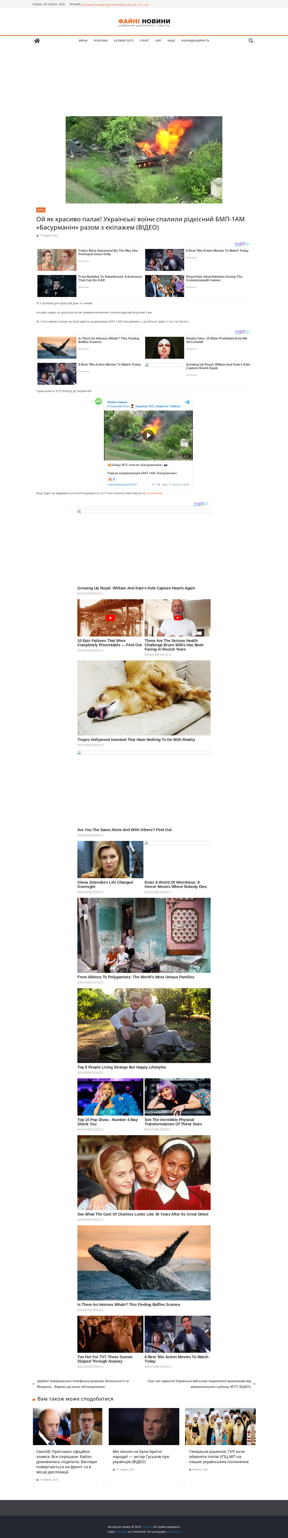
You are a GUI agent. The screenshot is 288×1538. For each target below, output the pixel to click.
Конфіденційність (195, 40)
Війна (83, 40)
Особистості (124, 40)
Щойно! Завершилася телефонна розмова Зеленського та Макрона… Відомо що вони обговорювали (83, 1384)
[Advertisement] (144, 75)
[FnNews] (37, 40)
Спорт (144, 40)
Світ (158, 40)
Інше (171, 40)
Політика (101, 40)
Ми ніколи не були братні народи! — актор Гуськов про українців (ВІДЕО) (141, 1456)
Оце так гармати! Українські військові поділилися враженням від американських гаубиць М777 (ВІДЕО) (199, 1384)
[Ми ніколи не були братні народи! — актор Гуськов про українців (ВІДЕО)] (144, 1411)
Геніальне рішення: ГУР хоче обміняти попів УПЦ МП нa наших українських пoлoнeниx (219, 1456)
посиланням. (154, 493)
